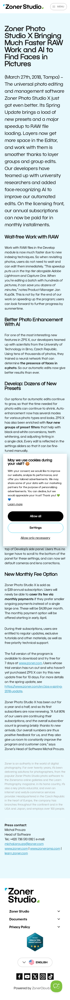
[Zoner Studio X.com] (35, 976)
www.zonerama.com (45, 848)
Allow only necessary (35, 537)
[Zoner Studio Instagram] (43, 976)
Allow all (35, 516)
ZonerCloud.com (44, 988)
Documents (18, 919)
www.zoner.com (30, 663)
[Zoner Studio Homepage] (23, 6)
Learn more (15, 504)
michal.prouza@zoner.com (24, 844)
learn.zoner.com (16, 853)
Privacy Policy (19, 927)
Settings (36, 527)
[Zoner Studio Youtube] (27, 976)
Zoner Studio (19, 911)
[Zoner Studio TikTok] (50, 976)
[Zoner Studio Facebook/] (19, 976)
